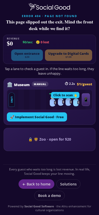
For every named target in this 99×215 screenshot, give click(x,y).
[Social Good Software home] (49, 7)
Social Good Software (39, 206)
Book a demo (49, 195)
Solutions (68, 184)
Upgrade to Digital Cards (68, 55)
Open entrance (27, 55)
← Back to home (36, 184)
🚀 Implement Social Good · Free (37, 117)
